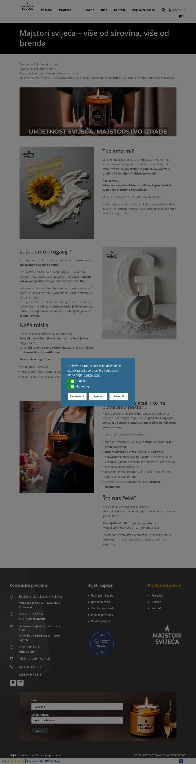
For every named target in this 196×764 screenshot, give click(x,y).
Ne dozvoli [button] (77, 396)
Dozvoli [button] (119, 396)
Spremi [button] (98, 396)
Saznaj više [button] (92, 375)
